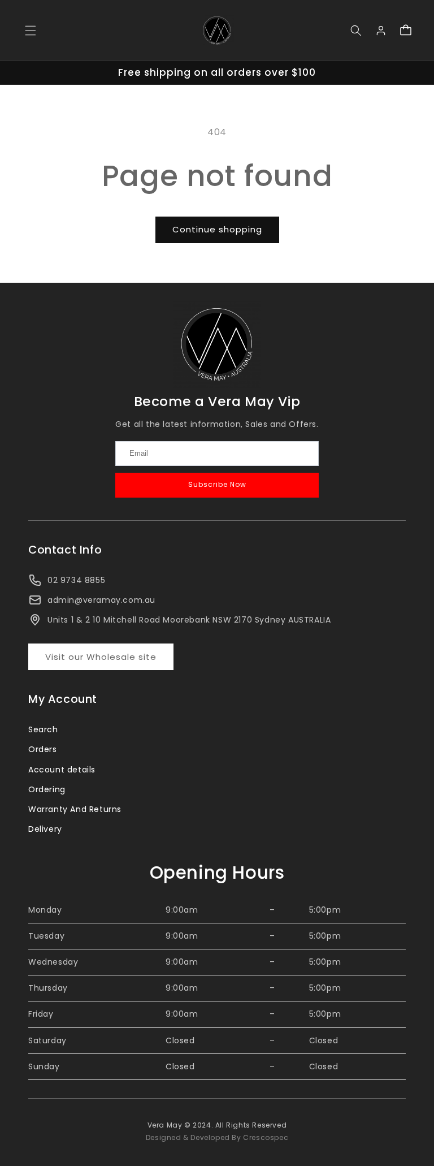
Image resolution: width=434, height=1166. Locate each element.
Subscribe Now (217, 484)
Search (43, 729)
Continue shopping (217, 229)
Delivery (45, 829)
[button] (30, 30)
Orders (42, 749)
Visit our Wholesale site (101, 657)
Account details (62, 769)
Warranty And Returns (74, 809)
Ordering (47, 789)
